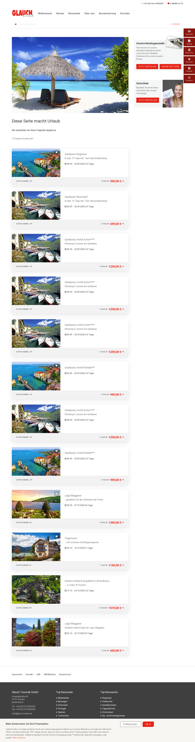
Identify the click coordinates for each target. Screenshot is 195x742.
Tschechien (63, 716)
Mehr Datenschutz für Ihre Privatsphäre (27, 723)
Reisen (60, 13)
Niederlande (63, 698)
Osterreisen (107, 712)
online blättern (170, 67)
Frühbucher (107, 701)
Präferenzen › (130, 724)
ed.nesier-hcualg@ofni (22, 713)
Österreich (63, 705)
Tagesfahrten (108, 708)
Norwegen (62, 701)
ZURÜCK (176, 24)
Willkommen (45, 13)
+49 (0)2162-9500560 (26, 709)
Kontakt (125, 13)
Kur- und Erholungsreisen (113, 716)
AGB (38, 674)
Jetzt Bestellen (147, 67)
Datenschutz (65, 674)
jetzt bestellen (147, 100)
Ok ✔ (148, 724)
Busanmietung (107, 13)
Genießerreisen (109, 705)
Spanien (61, 712)
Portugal (62, 708)
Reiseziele (74, 13)
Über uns (89, 13)
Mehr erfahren (19, 738)
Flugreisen (107, 698)
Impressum (17, 674)
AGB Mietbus (50, 674)
